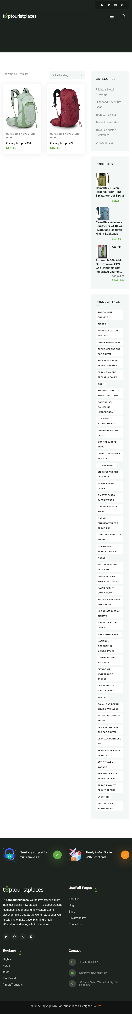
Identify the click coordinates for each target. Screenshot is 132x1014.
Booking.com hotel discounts (108, 393)
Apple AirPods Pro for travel (109, 351)
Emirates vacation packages (109, 474)
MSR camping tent (109, 634)
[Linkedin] (31, 936)
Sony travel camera (105, 764)
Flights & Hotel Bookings (105, 92)
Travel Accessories (107, 122)
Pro (99, 1006)
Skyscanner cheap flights (109, 752)
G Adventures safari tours (106, 497)
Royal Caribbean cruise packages (108, 706)
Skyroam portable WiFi (109, 741)
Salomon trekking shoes (109, 718)
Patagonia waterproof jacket (105, 674)
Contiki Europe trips (107, 444)
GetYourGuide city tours (109, 537)
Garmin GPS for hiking (107, 509)
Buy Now (24, 124)
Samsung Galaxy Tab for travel (108, 729)
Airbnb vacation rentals (108, 333)
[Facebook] (102, 5)
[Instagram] (115, 5)
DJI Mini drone (106, 465)
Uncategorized (105, 142)
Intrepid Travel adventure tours (108, 578)
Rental (102, 697)
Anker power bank (109, 342)
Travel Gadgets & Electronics (106, 132)
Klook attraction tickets (109, 613)
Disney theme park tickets (109, 455)
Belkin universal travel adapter (108, 363)
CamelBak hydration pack (107, 421)
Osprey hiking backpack (106, 660)
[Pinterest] (122, 5)
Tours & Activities (106, 114)
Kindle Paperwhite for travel (109, 601)
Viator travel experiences (106, 806)
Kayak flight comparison (106, 590)
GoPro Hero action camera (107, 548)
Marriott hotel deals (107, 625)
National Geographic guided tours (106, 646)
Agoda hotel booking (106, 314)
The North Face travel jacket (107, 776)
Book (101, 384)
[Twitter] (109, 5)
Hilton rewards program (107, 567)
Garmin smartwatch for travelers (108, 523)
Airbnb (102, 324)
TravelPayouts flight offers (107, 787)
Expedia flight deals (107, 485)
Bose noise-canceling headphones (105, 407)
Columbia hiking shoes (108, 432)
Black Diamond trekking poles (107, 374)
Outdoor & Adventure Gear (108, 104)
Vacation (103, 797)
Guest (101, 558)
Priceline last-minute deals (107, 688)
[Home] (20, 16)
